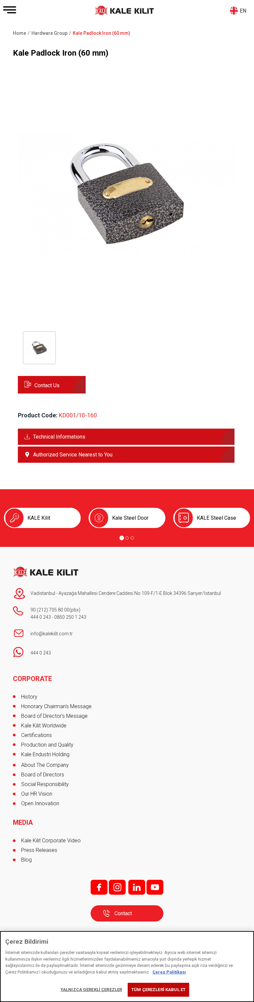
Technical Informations (59, 437)
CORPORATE (32, 678)
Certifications (36, 735)
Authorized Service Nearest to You (72, 454)
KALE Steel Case (216, 518)
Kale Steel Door (130, 518)
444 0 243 (40, 617)
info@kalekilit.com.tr (51, 633)
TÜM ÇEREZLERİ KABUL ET (158, 989)
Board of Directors (42, 774)
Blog (26, 860)
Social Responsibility (45, 784)
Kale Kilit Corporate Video (51, 840)
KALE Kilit (38, 518)
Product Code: (38, 415)
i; (117, 887)
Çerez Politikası (169, 972)
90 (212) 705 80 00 (49, 609)
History (29, 697)
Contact (123, 913)
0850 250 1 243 (70, 617)
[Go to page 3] (132, 538)
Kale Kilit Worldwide (43, 725)
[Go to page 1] (121, 538)
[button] (127, 301)
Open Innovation (40, 803)
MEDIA (23, 822)
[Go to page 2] (127, 538)
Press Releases (39, 850)
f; (99, 887)
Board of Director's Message (54, 716)
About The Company (45, 765)
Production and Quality (47, 745)
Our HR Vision (36, 794)
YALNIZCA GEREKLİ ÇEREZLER (91, 989)
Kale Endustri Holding (45, 754)
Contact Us (47, 385)
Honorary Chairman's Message (56, 706)
